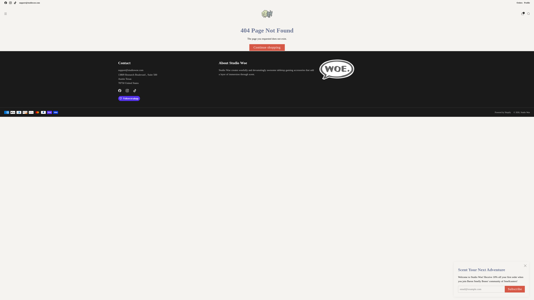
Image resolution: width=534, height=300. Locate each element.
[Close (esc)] (525, 265)
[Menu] (5, 13)
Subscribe (515, 289)
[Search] (528, 13)
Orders (519, 3)
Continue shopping (267, 47)
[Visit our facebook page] (5, 2)
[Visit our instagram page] (10, 2)
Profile (527, 3)
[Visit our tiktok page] (15, 2)
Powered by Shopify (503, 112)
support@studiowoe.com (29, 3)
